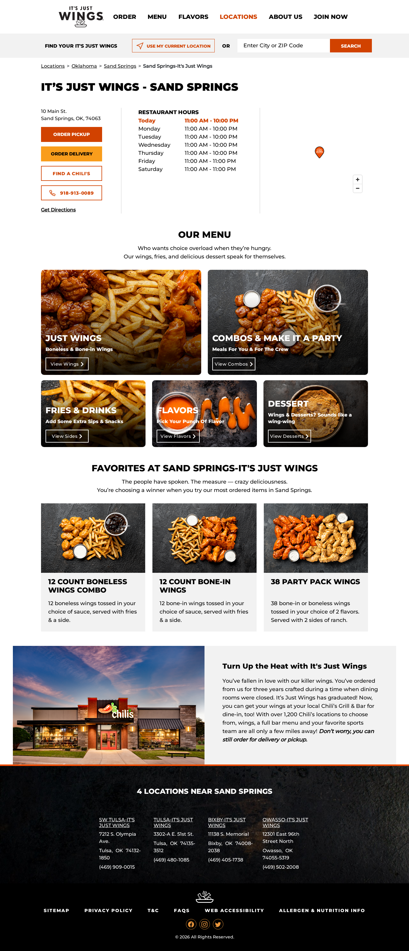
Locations (238, 16)
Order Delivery (72, 154)
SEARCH (351, 46)
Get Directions (58, 210)
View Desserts (287, 436)
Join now (331, 16)
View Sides (65, 436)
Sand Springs (120, 66)
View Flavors (175, 436)
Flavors (193, 16)
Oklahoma (84, 66)
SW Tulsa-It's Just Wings (117, 822)
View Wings (65, 364)
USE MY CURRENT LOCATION (178, 46)
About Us (285, 16)
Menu (157, 16)
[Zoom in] (357, 179)
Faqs (182, 910)
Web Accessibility (234, 910)
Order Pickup (71, 134)
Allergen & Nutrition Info (322, 910)
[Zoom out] (357, 188)
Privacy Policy (108, 910)
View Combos (231, 364)
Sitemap (56, 910)
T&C (153, 910)
